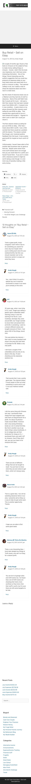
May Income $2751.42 (9, 695)
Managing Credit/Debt (10, 765)
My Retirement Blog (9, 732)
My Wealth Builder (9, 734)
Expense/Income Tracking (11, 750)
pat (8, 299)
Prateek (9, 402)
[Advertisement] (15, 27)
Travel (5, 772)
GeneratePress (15, 781)
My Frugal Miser (8, 727)
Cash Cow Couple (9, 720)
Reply (6, 263)
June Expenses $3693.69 (10, 692)
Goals (5, 757)
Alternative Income (9, 745)
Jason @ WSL (11, 233)
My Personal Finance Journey (12, 729)
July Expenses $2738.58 (10, 687)
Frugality (6, 755)
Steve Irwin (11, 484)
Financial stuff (8, 209)
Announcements (8, 747)
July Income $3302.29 (9, 685)
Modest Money (8, 725)
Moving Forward (9, 212)
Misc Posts (6, 767)
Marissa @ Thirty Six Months (17, 540)
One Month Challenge (10, 770)
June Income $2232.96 (9, 690)
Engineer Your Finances (10, 722)
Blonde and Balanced (10, 717)
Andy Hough (12, 270)
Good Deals (7, 760)
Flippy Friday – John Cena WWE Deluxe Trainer (7, 197)
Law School (7, 762)
